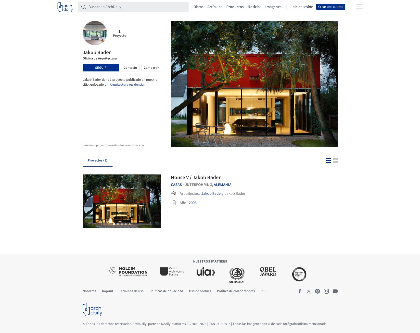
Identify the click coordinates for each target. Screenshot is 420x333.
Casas (176, 184)
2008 (193, 203)
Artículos (214, 7)
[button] (114, 224)
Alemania (222, 184)
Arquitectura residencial (127, 84)
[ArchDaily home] (65, 7)
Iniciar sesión (302, 7)
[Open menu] (359, 7)
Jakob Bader (211, 193)
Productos (235, 7)
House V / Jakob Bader (196, 177)
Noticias (254, 7)
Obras (198, 7)
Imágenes (273, 7)
